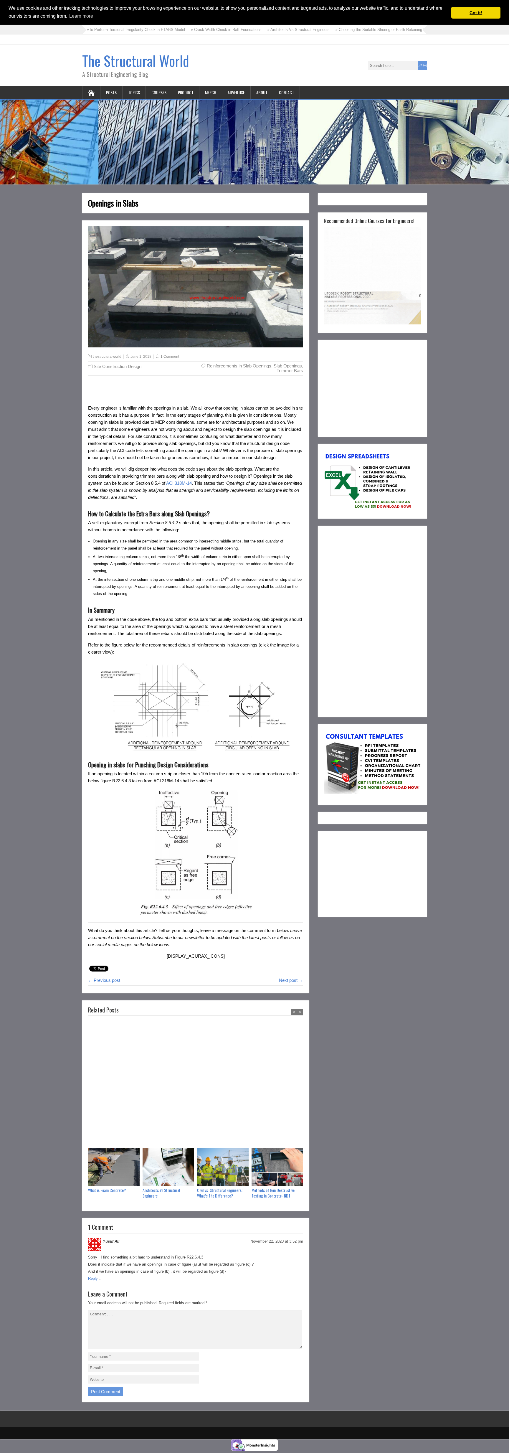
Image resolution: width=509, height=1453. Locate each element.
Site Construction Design (117, 366)
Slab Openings (288, 365)
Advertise (236, 92)
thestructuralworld (107, 356)
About (261, 92)
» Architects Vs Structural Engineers (257, 29)
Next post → (291, 980)
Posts (111, 92)
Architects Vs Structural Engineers (161, 1193)
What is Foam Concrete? (107, 1190)
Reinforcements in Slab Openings (239, 365)
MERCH (210, 92)
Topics (134, 92)
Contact (286, 92)
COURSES (158, 92)
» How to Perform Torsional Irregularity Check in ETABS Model (90, 29)
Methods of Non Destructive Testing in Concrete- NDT (273, 1193)
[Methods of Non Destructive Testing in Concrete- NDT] (279, 1167)
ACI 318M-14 (179, 483)
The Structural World (135, 60)
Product (186, 92)
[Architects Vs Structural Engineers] (170, 1167)
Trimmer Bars (290, 370)
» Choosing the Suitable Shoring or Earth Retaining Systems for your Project (359, 29)
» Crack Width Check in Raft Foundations (185, 29)
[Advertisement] (195, 1083)
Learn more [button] (81, 16)
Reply (93, 1278)
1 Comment (170, 356)
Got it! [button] (476, 12)
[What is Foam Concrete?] (115, 1167)
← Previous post (104, 980)
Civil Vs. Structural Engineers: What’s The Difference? (219, 1193)
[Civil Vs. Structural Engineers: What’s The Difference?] (224, 1167)
